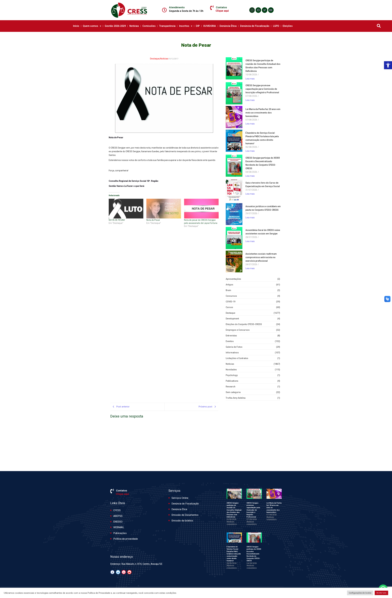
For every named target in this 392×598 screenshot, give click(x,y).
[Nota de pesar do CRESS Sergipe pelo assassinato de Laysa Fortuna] (201, 208)
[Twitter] (264, 10)
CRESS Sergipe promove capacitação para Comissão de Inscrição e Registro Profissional (262, 89)
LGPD (276, 25)
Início (76, 25)
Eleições (288, 25)
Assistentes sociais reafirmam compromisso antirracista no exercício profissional (261, 257)
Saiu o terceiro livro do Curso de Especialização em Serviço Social (262, 185)
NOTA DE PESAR (117, 220)
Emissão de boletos (182, 520)
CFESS (117, 510)
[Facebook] (258, 10)
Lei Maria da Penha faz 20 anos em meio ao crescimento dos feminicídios (262, 112)
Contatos (221, 7)
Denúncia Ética (228, 25)
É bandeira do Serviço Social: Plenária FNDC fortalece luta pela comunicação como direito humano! (262, 138)
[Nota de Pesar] (163, 208)
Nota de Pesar (153, 220)
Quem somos (90, 25)
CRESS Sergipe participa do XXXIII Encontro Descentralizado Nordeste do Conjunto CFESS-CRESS (262, 163)
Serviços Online (180, 497)
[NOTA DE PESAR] (126, 208)
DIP (198, 25)
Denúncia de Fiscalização (254, 25)
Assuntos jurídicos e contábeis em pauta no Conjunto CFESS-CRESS (263, 208)
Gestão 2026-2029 (115, 25)
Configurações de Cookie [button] (360, 593)
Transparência (167, 25)
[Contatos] (212, 7)
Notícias (134, 25)
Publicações (120, 533)
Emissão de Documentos (185, 514)
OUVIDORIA (209, 25)
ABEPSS (118, 516)
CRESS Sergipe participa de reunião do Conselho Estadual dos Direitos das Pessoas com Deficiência (262, 65)
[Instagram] (252, 10)
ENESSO (118, 521)
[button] (388, 65)
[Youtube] (271, 10)
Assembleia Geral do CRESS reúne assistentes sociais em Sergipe (262, 232)
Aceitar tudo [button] (381, 593)
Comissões (149, 25)
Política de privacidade (125, 538)
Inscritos (184, 25)
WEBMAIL (118, 527)
